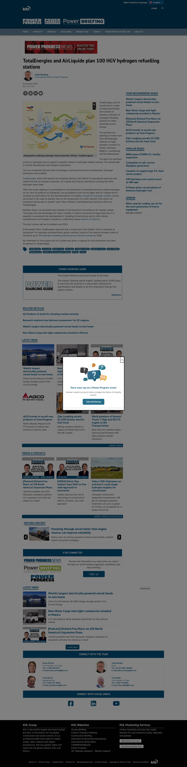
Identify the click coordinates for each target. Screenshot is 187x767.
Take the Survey (93, 402)
